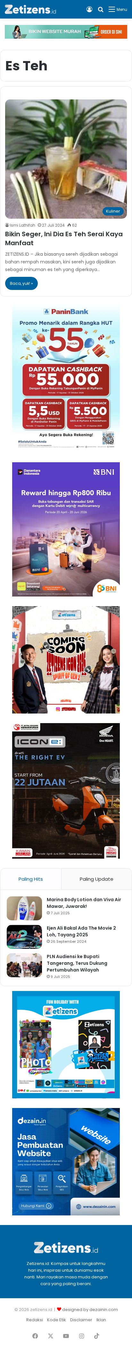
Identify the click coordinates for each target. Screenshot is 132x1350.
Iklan (101, 1320)
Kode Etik (56, 1320)
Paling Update (96, 879)
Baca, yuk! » (21, 283)
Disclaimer (81, 1320)
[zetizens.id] (30, 9)
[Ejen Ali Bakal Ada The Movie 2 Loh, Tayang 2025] (24, 937)
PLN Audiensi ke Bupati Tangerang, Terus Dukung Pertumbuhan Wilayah (77, 963)
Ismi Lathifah (22, 225)
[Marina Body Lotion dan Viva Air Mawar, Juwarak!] (24, 908)
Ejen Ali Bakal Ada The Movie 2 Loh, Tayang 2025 (81, 931)
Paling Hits (31, 879)
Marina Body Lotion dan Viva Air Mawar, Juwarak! (84, 902)
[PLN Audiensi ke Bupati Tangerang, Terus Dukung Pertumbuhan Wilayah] (24, 965)
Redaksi (34, 1320)
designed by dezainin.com (90, 1310)
